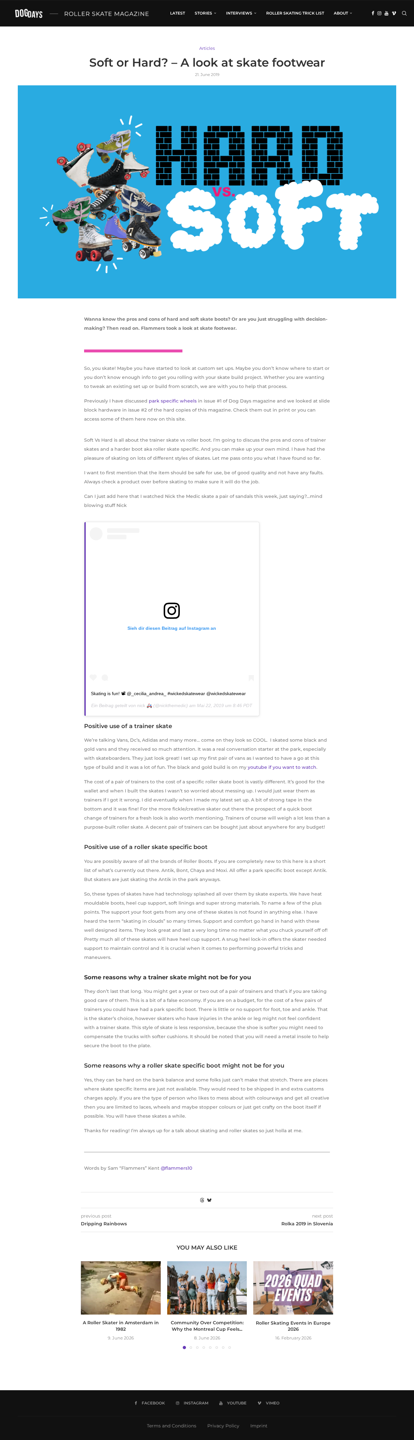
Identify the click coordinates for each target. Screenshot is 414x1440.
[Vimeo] (394, 13)
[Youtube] (386, 13)
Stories (203, 13)
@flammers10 (176, 1168)
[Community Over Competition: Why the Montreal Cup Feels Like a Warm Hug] (207, 1287)
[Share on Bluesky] (209, 1200)
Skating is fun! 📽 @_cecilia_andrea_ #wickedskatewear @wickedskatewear (168, 693)
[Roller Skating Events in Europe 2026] (293, 1287)
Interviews (239, 13)
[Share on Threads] (202, 1200)
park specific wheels (173, 401)
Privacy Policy (223, 1426)
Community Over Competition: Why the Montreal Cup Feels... (206, 1326)
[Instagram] (379, 13)
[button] (89, 1304)
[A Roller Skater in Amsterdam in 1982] (121, 1287)
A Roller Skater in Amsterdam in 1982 (121, 1326)
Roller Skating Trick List (295, 13)
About (341, 13)
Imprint (258, 1426)
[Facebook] (373, 13)
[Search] (404, 13)
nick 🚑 (144, 705)
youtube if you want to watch (282, 767)
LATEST (177, 13)
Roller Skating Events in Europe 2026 (293, 1326)
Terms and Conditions (171, 1426)
